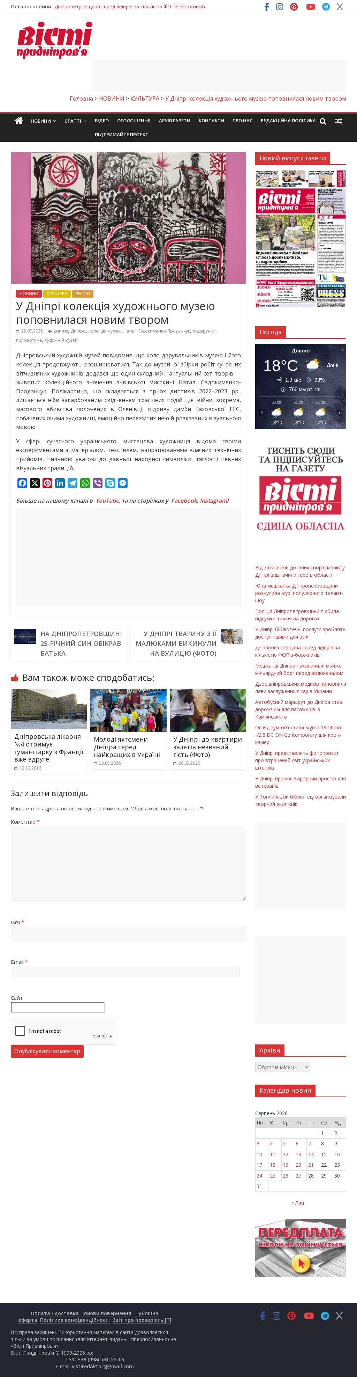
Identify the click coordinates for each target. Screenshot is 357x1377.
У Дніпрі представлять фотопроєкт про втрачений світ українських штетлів (297, 760)
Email (19, 961)
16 (337, 1154)
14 (311, 1154)
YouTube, (108, 500)
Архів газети (174, 120)
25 (272, 1175)
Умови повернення (107, 1313)
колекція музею (105, 331)
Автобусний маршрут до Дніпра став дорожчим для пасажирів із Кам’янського (298, 709)
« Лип (297, 1203)
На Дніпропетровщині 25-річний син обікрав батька (81, 643)
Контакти (211, 120)
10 (259, 1154)
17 (259, 1164)
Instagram (213, 500)
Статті (72, 121)
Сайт (17, 997)
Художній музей (61, 340)
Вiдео (102, 120)
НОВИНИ (29, 294)
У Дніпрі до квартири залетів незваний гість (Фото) (207, 746)
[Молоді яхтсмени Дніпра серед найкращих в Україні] (128, 693)
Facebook (184, 500)
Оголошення (134, 120)
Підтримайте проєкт (122, 134)
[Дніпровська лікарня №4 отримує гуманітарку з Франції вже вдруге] (49, 693)
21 (311, 1164)
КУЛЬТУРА (57, 294)
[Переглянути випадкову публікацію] (338, 121)
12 (285, 1154)
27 (298, 1175)
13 (298, 1154)
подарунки (204, 331)
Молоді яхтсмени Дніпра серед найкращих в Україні (127, 746)
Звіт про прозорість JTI (142, 1320)
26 (285, 1175)
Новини (41, 121)
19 (285, 1164)
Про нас (242, 120)
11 (272, 1154)
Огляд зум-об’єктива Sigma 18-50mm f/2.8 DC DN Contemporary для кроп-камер (299, 734)
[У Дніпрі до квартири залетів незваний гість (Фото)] (208, 693)
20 (298, 1164)
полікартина (29, 340)
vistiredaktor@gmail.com (103, 1366)
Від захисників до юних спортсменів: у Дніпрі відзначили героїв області (138, 6)
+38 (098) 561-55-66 (100, 1359)
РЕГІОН (83, 294)
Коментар (25, 821)
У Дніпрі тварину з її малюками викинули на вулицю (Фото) (176, 643)
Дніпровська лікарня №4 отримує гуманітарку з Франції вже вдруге (48, 747)
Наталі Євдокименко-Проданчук (156, 331)
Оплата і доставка (55, 1313)
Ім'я (17, 922)
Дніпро (78, 331)
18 (272, 1164)
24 (259, 1175)
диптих (61, 331)
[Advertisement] (219, 76)
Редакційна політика (288, 120)
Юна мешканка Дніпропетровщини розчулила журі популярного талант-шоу (299, 593)
